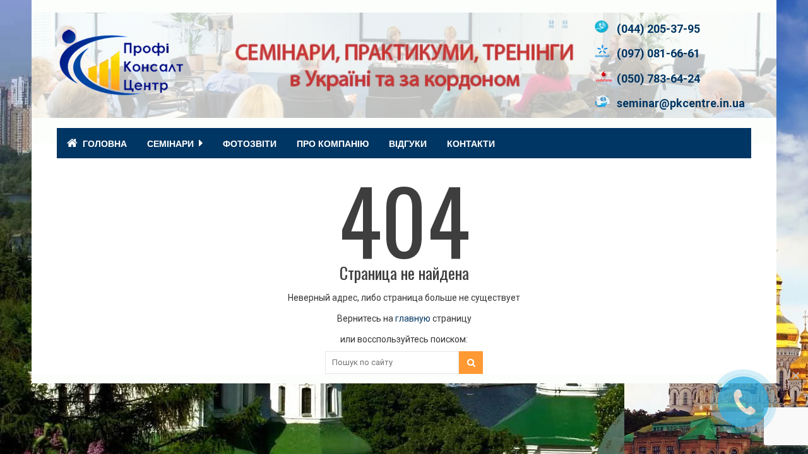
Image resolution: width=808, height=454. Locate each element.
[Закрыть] (795, 375)
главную (413, 318)
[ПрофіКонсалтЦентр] (120, 90)
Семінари (170, 143)
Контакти (471, 143)
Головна (105, 143)
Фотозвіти (249, 143)
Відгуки (408, 143)
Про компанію (333, 143)
